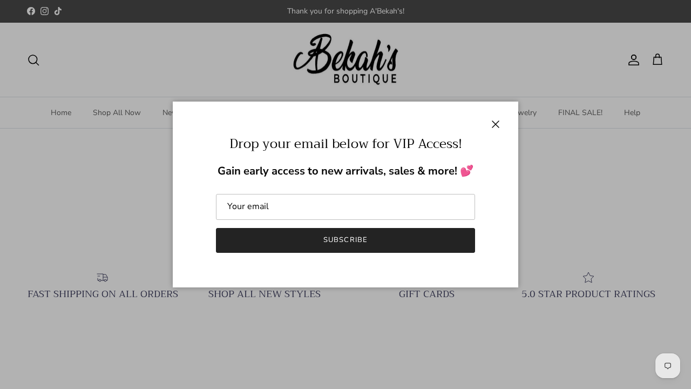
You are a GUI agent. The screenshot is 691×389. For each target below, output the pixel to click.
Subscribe (345, 240)
